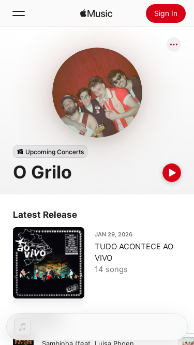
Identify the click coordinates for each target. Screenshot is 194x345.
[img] (96, 13)
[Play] (171, 172)
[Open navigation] (18, 13)
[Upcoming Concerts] (50, 151)
